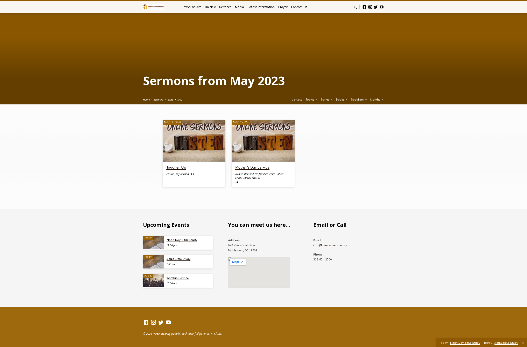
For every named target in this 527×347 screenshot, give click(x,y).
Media (239, 7)
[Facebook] (364, 7)
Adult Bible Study (178, 259)
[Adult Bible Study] (153, 261)
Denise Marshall (244, 174)
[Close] (522, 343)
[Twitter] (376, 7)
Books (340, 99)
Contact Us (299, 7)
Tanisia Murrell (251, 177)
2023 (170, 99)
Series (325, 99)
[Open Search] (355, 7)
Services (225, 7)
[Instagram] (370, 7)
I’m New (210, 7)
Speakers (358, 99)
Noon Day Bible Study (182, 240)
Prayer (283, 7)
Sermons (158, 99)
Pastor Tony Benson (177, 174)
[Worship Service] (153, 281)
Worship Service (178, 278)
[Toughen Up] (194, 141)
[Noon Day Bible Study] (153, 243)
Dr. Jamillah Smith (265, 174)
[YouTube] (381, 7)
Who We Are (192, 7)
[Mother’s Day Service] (263, 141)
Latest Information (261, 7)
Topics (310, 99)
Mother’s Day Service (252, 167)
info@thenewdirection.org (330, 245)
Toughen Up (176, 167)
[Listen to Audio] (192, 174)
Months (375, 99)
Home (146, 99)
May (179, 99)
